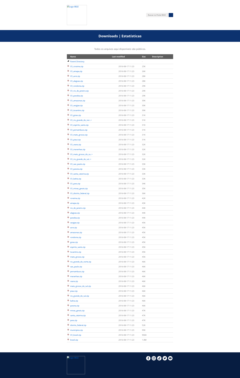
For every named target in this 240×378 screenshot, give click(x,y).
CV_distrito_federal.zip (79, 193)
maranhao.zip (76, 276)
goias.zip (74, 242)
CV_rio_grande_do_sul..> (80, 159)
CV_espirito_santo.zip (79, 125)
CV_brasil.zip (75, 335)
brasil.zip (74, 340)
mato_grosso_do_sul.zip (80, 286)
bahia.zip (74, 300)
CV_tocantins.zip (77, 110)
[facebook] (148, 359)
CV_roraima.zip (76, 66)
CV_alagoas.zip (76, 81)
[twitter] (165, 359)
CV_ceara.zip (75, 144)
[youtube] (170, 359)
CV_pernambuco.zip (78, 130)
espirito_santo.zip (77, 247)
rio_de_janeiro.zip (78, 208)
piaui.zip (74, 291)
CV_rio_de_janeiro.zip (79, 91)
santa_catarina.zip (78, 315)
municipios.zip (76, 330)
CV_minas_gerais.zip (79, 188)
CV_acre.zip (75, 76)
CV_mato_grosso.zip (79, 134)
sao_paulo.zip (76, 266)
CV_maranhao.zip (77, 149)
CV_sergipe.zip (76, 105)
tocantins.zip (75, 252)
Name (73, 56)
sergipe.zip (75, 222)
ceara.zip (74, 281)
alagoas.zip (75, 213)
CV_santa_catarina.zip (79, 174)
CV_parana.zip (76, 169)
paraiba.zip (75, 217)
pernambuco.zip (77, 271)
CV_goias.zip (75, 115)
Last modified (118, 56)
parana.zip (74, 305)
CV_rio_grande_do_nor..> (81, 120)
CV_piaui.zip (75, 139)
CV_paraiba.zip (76, 95)
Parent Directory (77, 61)
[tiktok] (159, 359)
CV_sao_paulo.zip (77, 164)
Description (157, 56)
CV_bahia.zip (75, 178)
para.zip (73, 320)
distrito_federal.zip (78, 325)
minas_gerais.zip (77, 310)
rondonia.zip (75, 237)
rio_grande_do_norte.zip (80, 261)
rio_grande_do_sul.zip (79, 296)
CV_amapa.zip (76, 71)
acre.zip (73, 227)
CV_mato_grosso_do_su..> (81, 154)
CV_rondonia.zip (77, 86)
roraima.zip (75, 198)
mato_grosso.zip (77, 257)
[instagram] (154, 359)
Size (144, 56)
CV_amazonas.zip (77, 100)
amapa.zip (74, 203)
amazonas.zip (76, 232)
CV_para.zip (75, 183)
